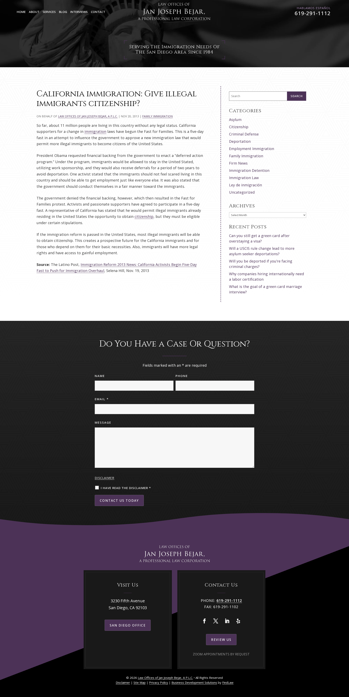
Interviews (79, 12)
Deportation (240, 141)
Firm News (238, 163)
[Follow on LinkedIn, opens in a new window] (227, 621)
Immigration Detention (249, 170)
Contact (98, 12)
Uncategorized (242, 192)
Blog (63, 12)
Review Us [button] (221, 639)
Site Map (140, 682)
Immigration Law (244, 177)
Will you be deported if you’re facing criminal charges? (260, 264)
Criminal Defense (244, 134)
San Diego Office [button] (128, 625)
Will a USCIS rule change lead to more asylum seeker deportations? (261, 251)
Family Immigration (157, 116)
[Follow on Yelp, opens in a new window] (238, 621)
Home (21, 12)
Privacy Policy (158, 682)
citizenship (144, 216)
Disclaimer (104, 478)
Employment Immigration (251, 148)
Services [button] (49, 12)
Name (100, 376)
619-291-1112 (313, 13)
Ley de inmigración (245, 185)
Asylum (235, 119)
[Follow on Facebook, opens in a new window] (204, 621)
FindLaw (227, 682)
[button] (345, 668)
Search (297, 96)
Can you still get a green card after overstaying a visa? (259, 238)
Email (102, 399)
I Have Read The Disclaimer (126, 488)
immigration (95, 131)
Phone (182, 376)
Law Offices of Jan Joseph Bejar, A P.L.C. (88, 116)
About (34, 12)
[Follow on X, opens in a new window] (216, 621)
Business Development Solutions (194, 682)
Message (103, 422)
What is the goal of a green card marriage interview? (265, 289)
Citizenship (238, 126)
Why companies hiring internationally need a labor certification (266, 276)
